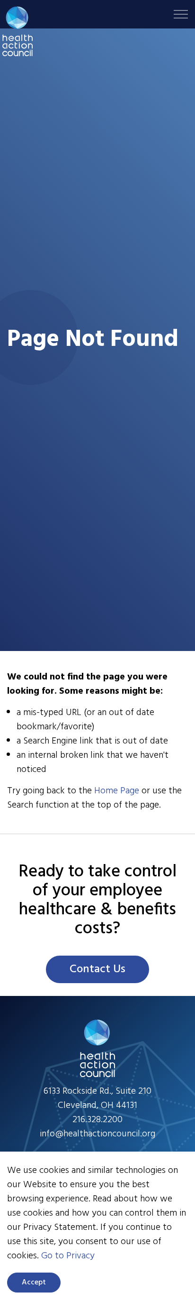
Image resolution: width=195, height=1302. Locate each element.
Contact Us (97, 969)
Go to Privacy (68, 1256)
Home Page (116, 791)
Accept (34, 1282)
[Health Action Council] (17, 31)
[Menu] (181, 14)
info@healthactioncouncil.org (97, 1134)
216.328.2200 (97, 1119)
